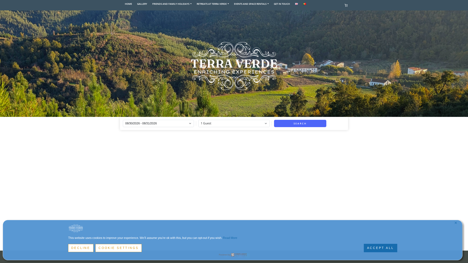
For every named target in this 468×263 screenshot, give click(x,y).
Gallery (142, 3)
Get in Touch (282, 3)
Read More (230, 237)
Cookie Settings (119, 247)
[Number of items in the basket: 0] (346, 5)
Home (128, 3)
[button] (191, 3)
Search (300, 123)
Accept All (380, 247)
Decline (80, 247)
